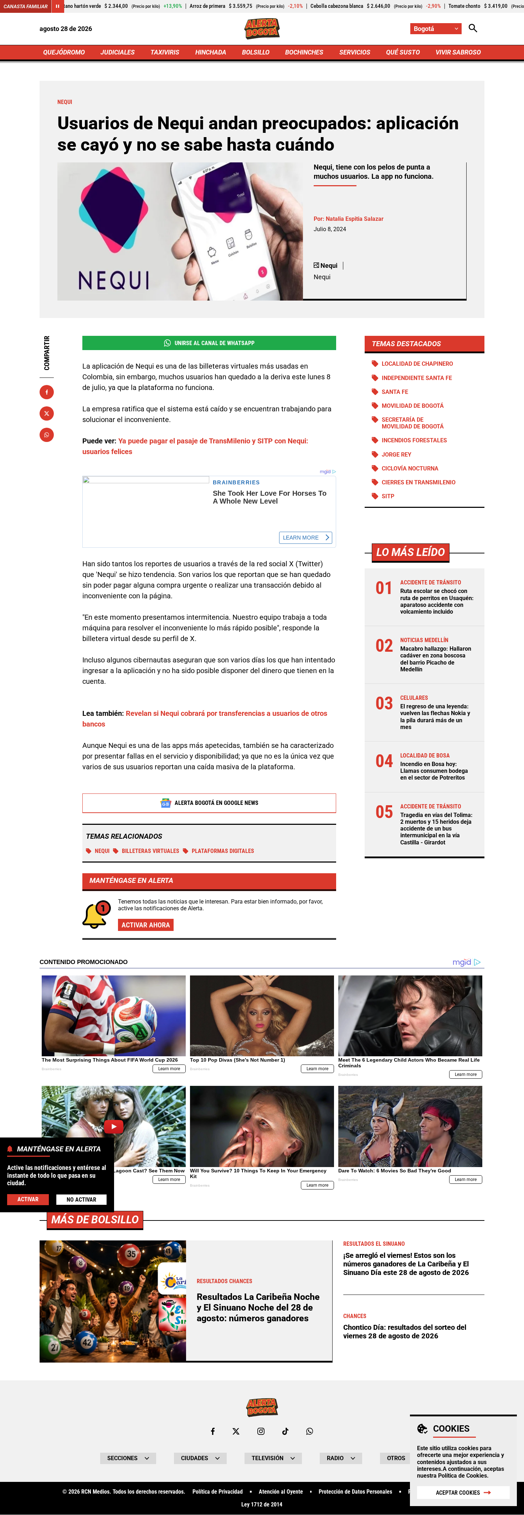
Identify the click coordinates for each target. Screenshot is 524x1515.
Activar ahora (146, 925)
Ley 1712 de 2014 (261, 1505)
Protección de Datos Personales (355, 1492)
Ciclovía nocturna (410, 468)
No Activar (81, 1199)
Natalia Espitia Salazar (355, 218)
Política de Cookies (462, 1475)
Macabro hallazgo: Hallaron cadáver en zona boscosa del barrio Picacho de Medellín (435, 659)
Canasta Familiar (26, 6)
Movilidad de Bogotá (413, 405)
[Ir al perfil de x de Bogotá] (236, 1431)
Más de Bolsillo (95, 1219)
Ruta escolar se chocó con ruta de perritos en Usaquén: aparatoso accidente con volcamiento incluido (437, 601)
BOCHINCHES (304, 52)
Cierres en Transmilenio (419, 482)
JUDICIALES (118, 52)
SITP (388, 496)
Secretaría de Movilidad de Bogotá (413, 423)
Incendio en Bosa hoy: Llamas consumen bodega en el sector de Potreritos (434, 771)
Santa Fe (395, 392)
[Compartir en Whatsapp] (47, 435)
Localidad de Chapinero (417, 363)
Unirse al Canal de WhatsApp (215, 343)
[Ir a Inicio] (262, 29)
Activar (27, 1199)
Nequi (102, 851)
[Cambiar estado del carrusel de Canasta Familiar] (57, 6)
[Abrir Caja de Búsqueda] (473, 28)
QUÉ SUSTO (403, 52)
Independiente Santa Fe (417, 378)
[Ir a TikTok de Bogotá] (285, 1431)
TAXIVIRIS (164, 52)
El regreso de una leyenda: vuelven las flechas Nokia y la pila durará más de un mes (435, 716)
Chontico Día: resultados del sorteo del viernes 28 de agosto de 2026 (404, 1331)
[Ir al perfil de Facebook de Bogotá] (213, 1431)
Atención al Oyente (281, 1492)
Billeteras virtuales (150, 851)
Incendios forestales (414, 440)
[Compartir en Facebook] (47, 392)
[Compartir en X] (47, 413)
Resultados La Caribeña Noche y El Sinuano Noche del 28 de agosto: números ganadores (258, 1307)
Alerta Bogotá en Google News (216, 803)
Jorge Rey (396, 454)
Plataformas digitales (223, 851)
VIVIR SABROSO (458, 52)
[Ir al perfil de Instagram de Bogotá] (260, 1431)
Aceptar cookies (458, 1492)
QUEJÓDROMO (64, 52)
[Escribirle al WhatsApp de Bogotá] (309, 1431)
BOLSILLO (255, 52)
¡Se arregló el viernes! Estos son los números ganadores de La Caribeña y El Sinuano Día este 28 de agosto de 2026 (406, 1264)
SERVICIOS (354, 52)
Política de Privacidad (217, 1492)
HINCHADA (210, 52)
